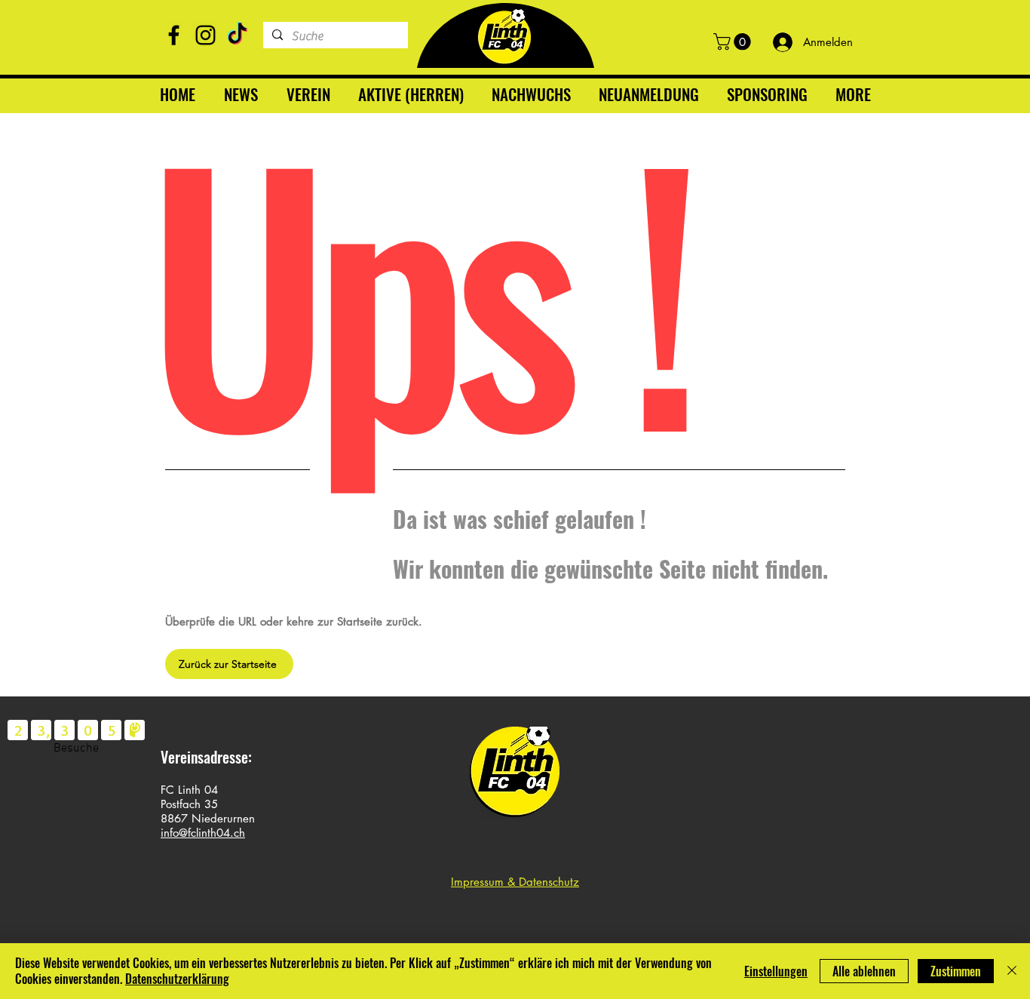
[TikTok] (237, 35)
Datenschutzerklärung (177, 979)
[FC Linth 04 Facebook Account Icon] (174, 35)
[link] (734, 41)
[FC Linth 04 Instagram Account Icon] (205, 35)
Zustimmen (955, 971)
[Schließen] (1012, 971)
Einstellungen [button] (776, 971)
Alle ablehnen (864, 971)
